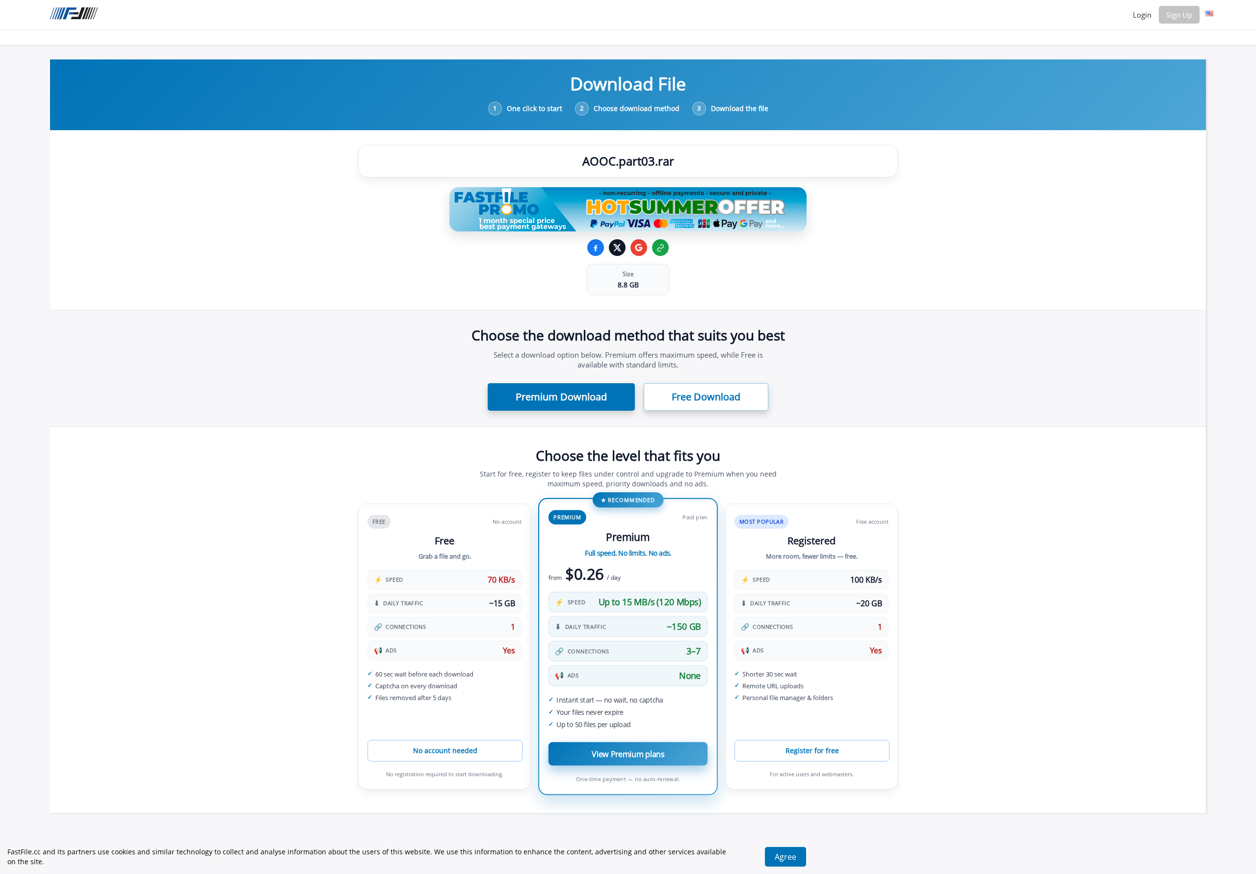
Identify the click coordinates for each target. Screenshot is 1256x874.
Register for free (812, 750)
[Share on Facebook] (595, 247)
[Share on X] (617, 247)
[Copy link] (660, 247)
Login (1142, 15)
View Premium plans (628, 754)
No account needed (445, 750)
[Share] (638, 247)
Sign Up (1179, 15)
